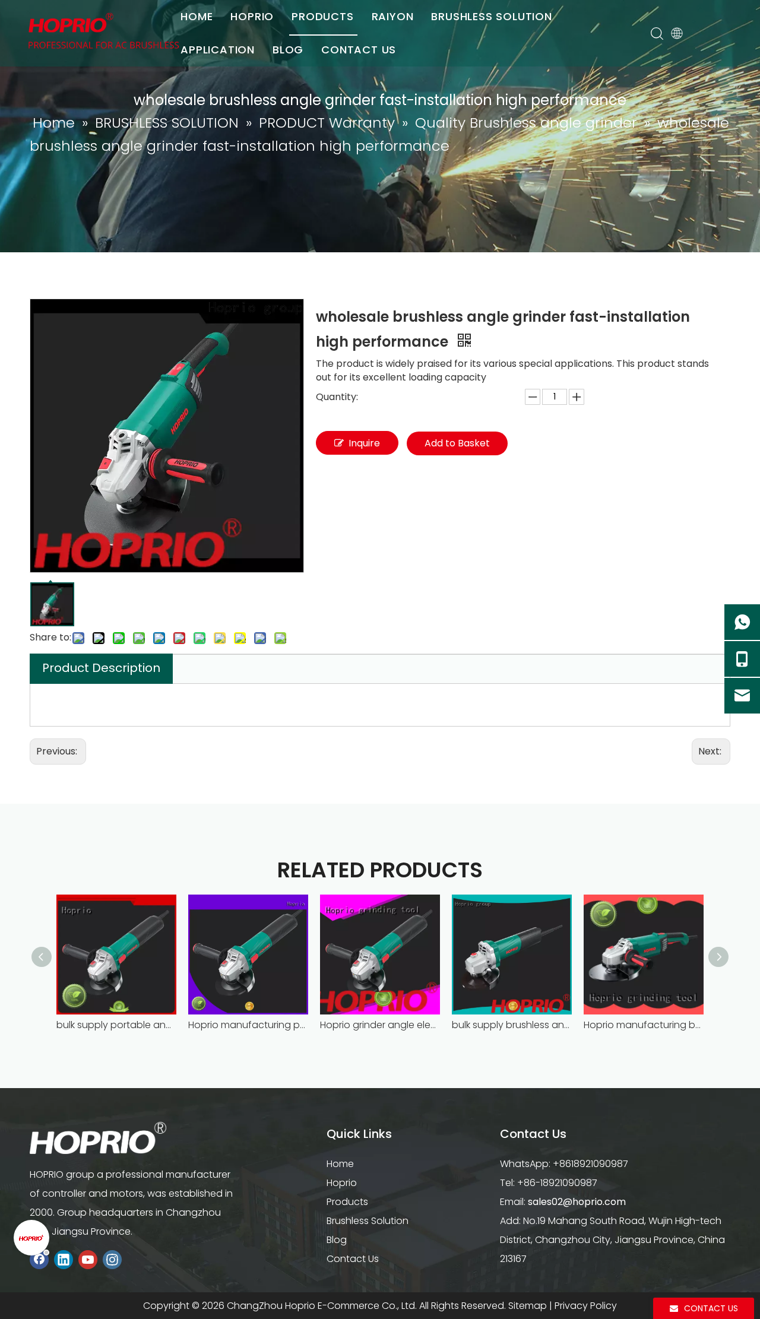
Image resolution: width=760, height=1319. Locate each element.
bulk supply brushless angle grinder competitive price (512, 1025)
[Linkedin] (63, 1259)
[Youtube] (87, 1259)
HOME (196, 16)
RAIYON (393, 16)
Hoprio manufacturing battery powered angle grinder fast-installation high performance (644, 1025)
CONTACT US (358, 49)
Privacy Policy (586, 1305)
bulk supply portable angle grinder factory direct (116, 1025)
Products (347, 1202)
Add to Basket (457, 443)
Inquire (364, 443)
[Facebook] (39, 1259)
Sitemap (527, 1305)
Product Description (101, 668)
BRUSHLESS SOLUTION (491, 16)
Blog (337, 1240)
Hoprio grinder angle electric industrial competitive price (380, 1025)
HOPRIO (252, 16)
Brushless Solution (367, 1221)
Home (340, 1164)
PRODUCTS (322, 16)
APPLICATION (217, 49)
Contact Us (353, 1259)
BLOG (288, 49)
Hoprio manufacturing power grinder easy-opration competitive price (248, 1025)
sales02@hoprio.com (577, 1202)
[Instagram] (112, 1259)
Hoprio (342, 1183)
